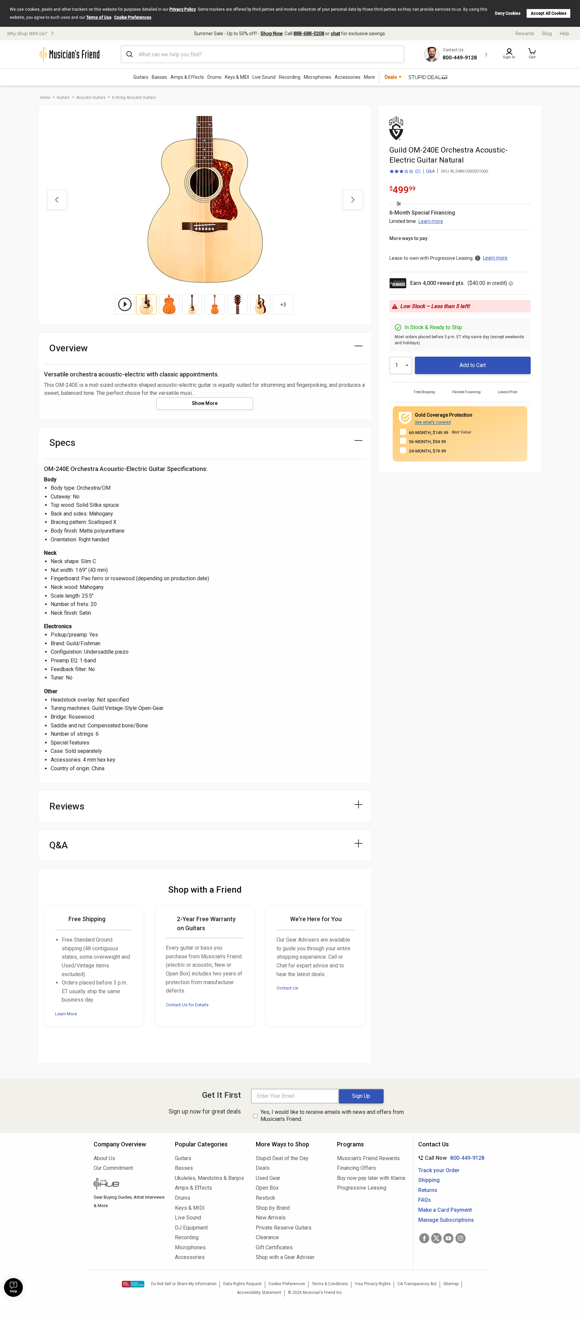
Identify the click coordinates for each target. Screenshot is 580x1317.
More (369, 77)
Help (564, 33)
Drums (214, 77)
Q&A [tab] (58, 845)
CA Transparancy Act (417, 1283)
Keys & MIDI (237, 77)
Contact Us (287, 988)
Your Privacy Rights (373, 1283)
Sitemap (450, 1283)
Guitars (140, 77)
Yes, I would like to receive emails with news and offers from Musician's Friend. (332, 1115)
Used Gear (268, 1178)
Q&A (430, 171)
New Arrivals (271, 1217)
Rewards (525, 33)
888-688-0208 (308, 33)
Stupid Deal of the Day (282, 1158)
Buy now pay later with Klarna (371, 1178)
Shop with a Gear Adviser (285, 1257)
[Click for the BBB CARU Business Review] (133, 1284)
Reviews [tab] (67, 806)
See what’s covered (433, 422)
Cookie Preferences (132, 17)
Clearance (267, 1237)
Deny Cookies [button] (508, 13)
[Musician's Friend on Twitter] (436, 1238)
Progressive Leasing (361, 1188)
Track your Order (439, 1170)
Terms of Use (98, 17)
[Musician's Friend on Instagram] (460, 1238)
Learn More (66, 1013)
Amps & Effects (187, 77)
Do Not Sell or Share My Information (183, 1283)
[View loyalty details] (511, 284)
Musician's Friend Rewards (368, 1158)
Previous (57, 200)
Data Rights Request (242, 1283)
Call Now (450, 1158)
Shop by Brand (273, 1208)
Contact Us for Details (187, 1004)
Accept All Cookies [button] (549, 13)
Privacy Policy (183, 9)
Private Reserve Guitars (283, 1227)
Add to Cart (473, 365)
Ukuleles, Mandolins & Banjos (209, 1178)
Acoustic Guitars (90, 97)
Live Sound (264, 77)
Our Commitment (113, 1168)
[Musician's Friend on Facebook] (424, 1238)
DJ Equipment (191, 1227)
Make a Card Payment (445, 1210)
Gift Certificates (274, 1247)
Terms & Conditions (330, 1283)
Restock (265, 1198)
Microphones (317, 77)
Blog (547, 33)
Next (353, 200)
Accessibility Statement (259, 1292)
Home (45, 97)
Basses (159, 77)
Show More (205, 403)
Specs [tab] (62, 442)
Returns (427, 1190)
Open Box (267, 1188)
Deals (263, 1168)
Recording (289, 77)
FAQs (424, 1200)
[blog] (129, 1184)
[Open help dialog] (13, 1287)
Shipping (429, 1180)
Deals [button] (391, 77)
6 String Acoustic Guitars (134, 97)
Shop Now (271, 33)
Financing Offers (356, 1168)
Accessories (347, 77)
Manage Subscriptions (446, 1220)
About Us (104, 1158)
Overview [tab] (68, 348)
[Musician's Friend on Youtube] (448, 1238)
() (405, 172)
